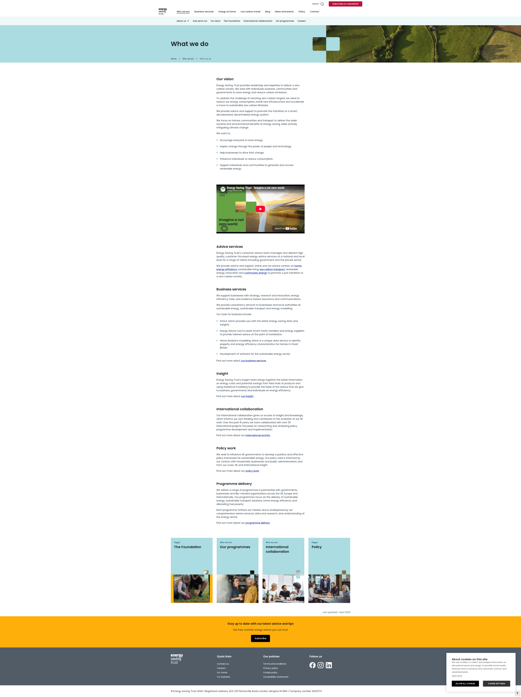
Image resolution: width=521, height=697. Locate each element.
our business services (253, 360)
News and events (284, 11)
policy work (252, 471)
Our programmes (285, 21)
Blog (267, 11)
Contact (314, 11)
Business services (204, 11)
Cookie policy (270, 672)
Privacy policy (270, 668)
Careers (301, 21)
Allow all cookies (465, 683)
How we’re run (200, 21)
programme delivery (258, 523)
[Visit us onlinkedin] (329, 665)
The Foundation (232, 21)
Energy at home (227, 11)
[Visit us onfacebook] (312, 665)
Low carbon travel (250, 11)
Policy (302, 11)
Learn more (457, 675)
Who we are (183, 11)
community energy (255, 273)
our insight (247, 396)
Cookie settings (496, 683)
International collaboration (258, 21)
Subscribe (260, 638)
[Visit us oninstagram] (321, 665)
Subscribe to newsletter (345, 3)
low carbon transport (272, 269)
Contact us (223, 663)
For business (223, 676)
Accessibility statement (275, 676)
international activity (258, 435)
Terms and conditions (274, 663)
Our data (215, 21)
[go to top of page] (517, 693)
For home (222, 672)
